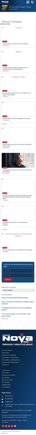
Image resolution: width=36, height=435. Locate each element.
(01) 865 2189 (9, 399)
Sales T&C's (13, 420)
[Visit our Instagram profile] (6, 426)
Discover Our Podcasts (9, 355)
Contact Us (5, 364)
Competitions (6, 387)
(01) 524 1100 (9, 396)
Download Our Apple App (10, 357)
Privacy (19, 420)
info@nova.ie (9, 401)
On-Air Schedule (7, 350)
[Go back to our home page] (18, 339)
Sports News (6, 377)
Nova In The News (7, 380)
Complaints (5, 422)
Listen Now (13, 9)
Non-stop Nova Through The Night (20, 7)
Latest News (5, 370)
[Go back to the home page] (5, 2)
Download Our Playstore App (11, 360)
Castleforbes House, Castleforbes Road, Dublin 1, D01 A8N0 (19, 405)
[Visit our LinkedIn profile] (9, 426)
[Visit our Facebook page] (3, 426)
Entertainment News (8, 375)
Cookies (24, 420)
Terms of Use (5, 420)
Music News (5, 373)
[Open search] (32, 2)
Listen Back (5, 352)
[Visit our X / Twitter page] (12, 426)
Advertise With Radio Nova (10, 362)
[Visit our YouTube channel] (15, 426)
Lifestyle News (6, 384)
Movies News (6, 382)
